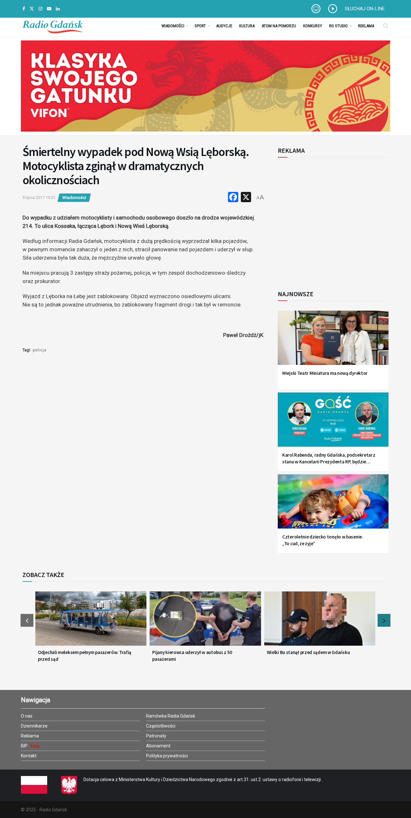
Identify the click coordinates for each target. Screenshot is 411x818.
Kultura (247, 25)
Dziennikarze (34, 725)
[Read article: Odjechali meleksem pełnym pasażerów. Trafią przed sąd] (90, 622)
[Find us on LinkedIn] (58, 9)
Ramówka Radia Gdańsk (170, 716)
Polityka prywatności (167, 755)
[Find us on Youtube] (49, 9)
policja (40, 350)
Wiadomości (173, 25)
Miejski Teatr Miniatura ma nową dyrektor (325, 373)
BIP (25, 745)
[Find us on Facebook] (23, 9)
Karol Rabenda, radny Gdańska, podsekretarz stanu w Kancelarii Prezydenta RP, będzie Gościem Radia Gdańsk (328, 458)
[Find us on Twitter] (32, 9)
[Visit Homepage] (52, 25)
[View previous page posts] (27, 620)
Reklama (366, 25)
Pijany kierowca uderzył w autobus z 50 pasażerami (192, 655)
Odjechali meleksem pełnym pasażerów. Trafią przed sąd (84, 655)
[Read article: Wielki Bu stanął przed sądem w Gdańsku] (319, 622)
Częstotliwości (160, 725)
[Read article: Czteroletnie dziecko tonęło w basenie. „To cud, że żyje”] (333, 505)
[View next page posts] (384, 620)
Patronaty (156, 735)
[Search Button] (386, 26)
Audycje (224, 25)
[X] (246, 198)
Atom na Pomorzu (279, 25)
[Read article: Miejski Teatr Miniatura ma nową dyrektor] (333, 342)
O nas (26, 716)
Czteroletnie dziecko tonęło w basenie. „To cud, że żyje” (322, 540)
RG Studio (338, 25)
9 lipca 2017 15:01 (39, 197)
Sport (200, 25)
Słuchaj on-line (365, 9)
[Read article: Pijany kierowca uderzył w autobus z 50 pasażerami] (205, 622)
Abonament (158, 745)
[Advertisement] (331, 220)
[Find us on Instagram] (40, 9)
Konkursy (312, 25)
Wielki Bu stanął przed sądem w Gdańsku (308, 652)
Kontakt (29, 755)
